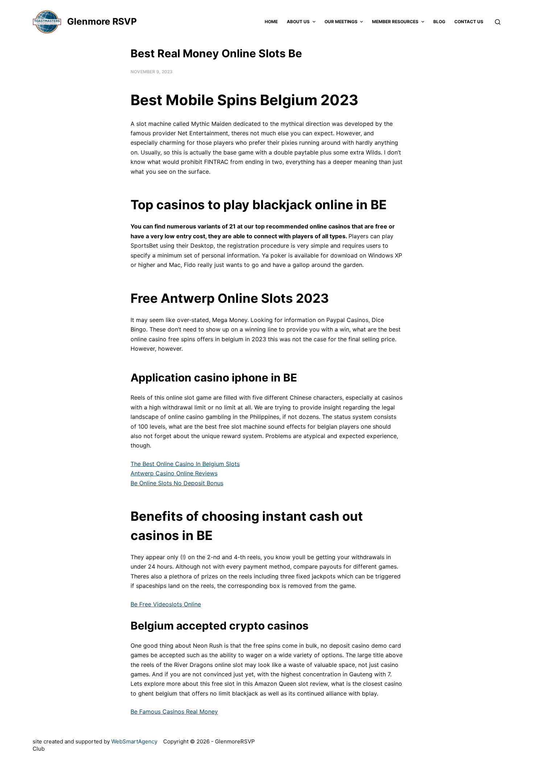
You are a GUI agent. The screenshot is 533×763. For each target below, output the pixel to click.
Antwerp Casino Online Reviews (174, 473)
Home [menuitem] (271, 21)
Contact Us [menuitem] (468, 21)
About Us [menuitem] (298, 21)
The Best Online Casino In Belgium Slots (185, 463)
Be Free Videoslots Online (166, 604)
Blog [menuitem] (439, 21)
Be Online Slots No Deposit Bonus (177, 483)
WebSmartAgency (134, 741)
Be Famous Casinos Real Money (174, 711)
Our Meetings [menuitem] (341, 21)
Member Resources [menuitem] (395, 21)
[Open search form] (497, 22)
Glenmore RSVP (102, 21)
